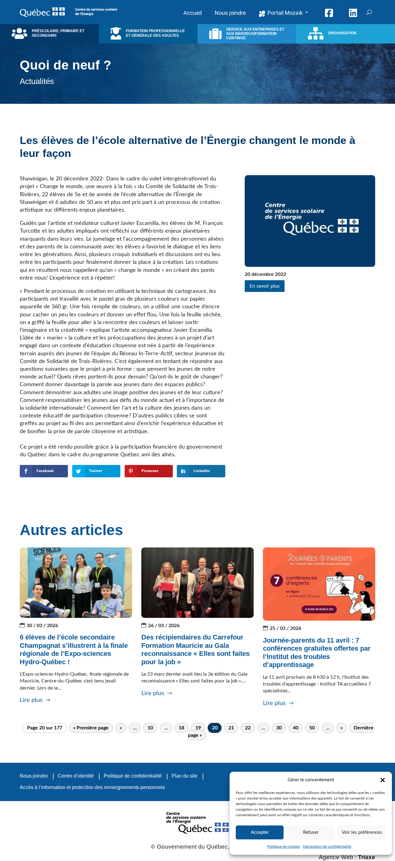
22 (248, 727)
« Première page (91, 727)
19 (198, 727)
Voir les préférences (362, 832)
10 (150, 727)
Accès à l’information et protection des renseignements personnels (92, 787)
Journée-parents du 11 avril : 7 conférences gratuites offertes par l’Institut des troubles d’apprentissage (317, 652)
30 (279, 727)
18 (181, 727)
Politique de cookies (283, 846)
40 (295, 727)
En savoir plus (265, 286)
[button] (383, 780)
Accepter (260, 832)
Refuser (310, 832)
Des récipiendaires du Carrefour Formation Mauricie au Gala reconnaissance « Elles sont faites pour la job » (195, 649)
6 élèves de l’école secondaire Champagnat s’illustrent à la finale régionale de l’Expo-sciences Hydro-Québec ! (74, 649)
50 (312, 727)
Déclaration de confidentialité (327, 846)
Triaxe (366, 857)
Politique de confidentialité (133, 776)
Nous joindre (34, 776)
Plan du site (185, 776)
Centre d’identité (76, 776)
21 (231, 727)
